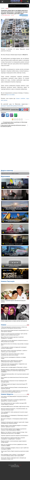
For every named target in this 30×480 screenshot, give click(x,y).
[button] (28, 20)
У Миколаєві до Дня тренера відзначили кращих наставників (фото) (13, 126)
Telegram (13, 173)
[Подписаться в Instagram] (25, 109)
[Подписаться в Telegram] (22, 109)
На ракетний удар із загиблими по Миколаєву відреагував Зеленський (14, 123)
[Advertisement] (15, 148)
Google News (14, 109)
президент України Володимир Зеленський (12, 105)
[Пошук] (27, 5)
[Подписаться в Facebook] (20, 109)
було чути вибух (11, 94)
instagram (16, 173)
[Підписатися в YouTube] (27, 109)
